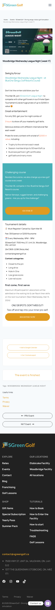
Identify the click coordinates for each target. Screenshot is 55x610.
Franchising (8, 487)
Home (6, 20)
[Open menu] (50, 5)
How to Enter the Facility (39, 516)
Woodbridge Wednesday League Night (27, 386)
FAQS (33, 536)
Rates (5, 463)
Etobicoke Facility (40, 463)
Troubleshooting (39, 530)
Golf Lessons (9, 493)
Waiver (6, 406)
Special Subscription (14, 514)
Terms (6, 397)
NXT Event (26, 424)
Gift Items (7, 508)
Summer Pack (10, 526)
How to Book (37, 508)
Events (6, 469)
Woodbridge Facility (41, 469)
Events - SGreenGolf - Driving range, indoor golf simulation (29, 20)
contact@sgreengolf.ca (15, 554)
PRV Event (29, 415)
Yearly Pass (8, 520)
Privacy (6, 401)
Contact (7, 475)
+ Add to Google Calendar (28, 347)
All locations (37, 475)
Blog (4, 481)
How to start (37, 524)
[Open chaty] (47, 603)
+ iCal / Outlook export (28, 355)
